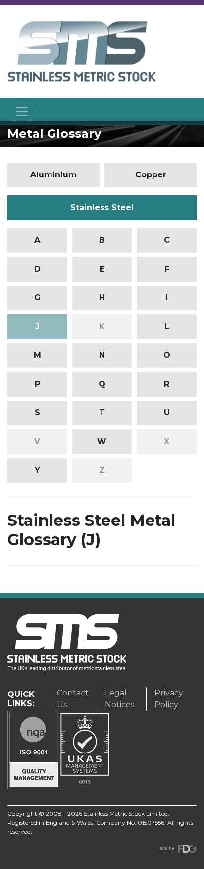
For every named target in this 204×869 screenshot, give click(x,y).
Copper (150, 174)
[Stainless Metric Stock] (81, 51)
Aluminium (53, 174)
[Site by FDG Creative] (178, 848)
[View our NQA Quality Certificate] (59, 749)
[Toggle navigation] (22, 111)
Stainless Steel (102, 207)
